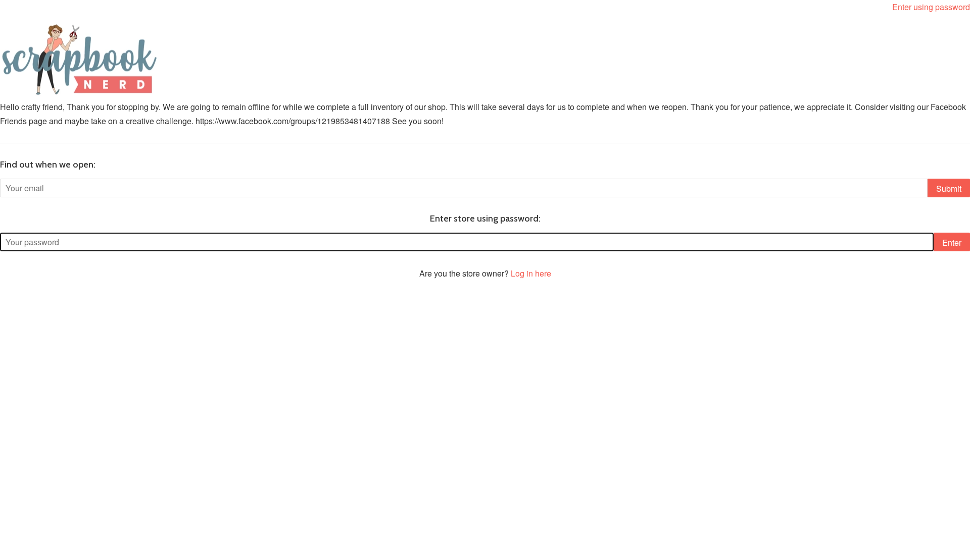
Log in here (531, 273)
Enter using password (931, 7)
